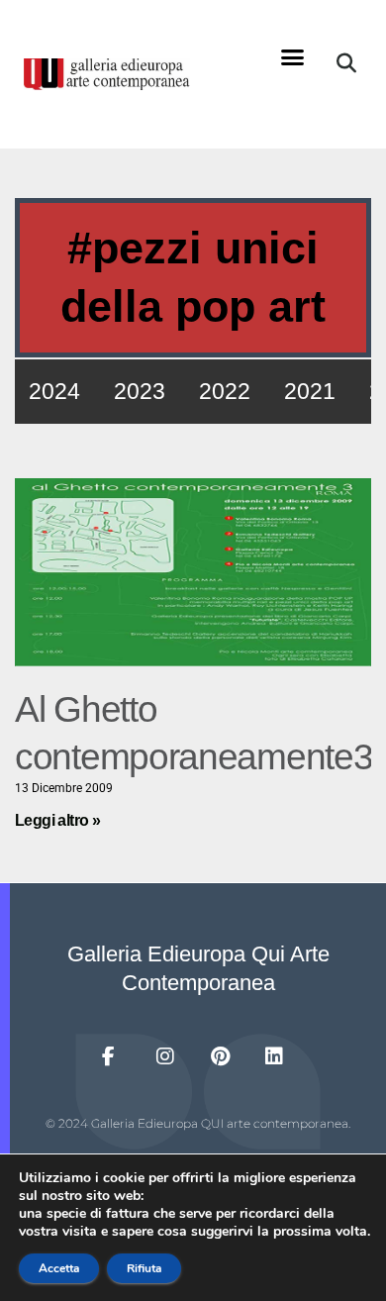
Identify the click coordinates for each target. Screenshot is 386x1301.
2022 (224, 391)
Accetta (59, 1268)
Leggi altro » (57, 820)
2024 (54, 391)
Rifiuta (144, 1268)
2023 (139, 391)
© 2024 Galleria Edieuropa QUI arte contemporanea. (198, 1123)
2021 (310, 391)
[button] (292, 57)
